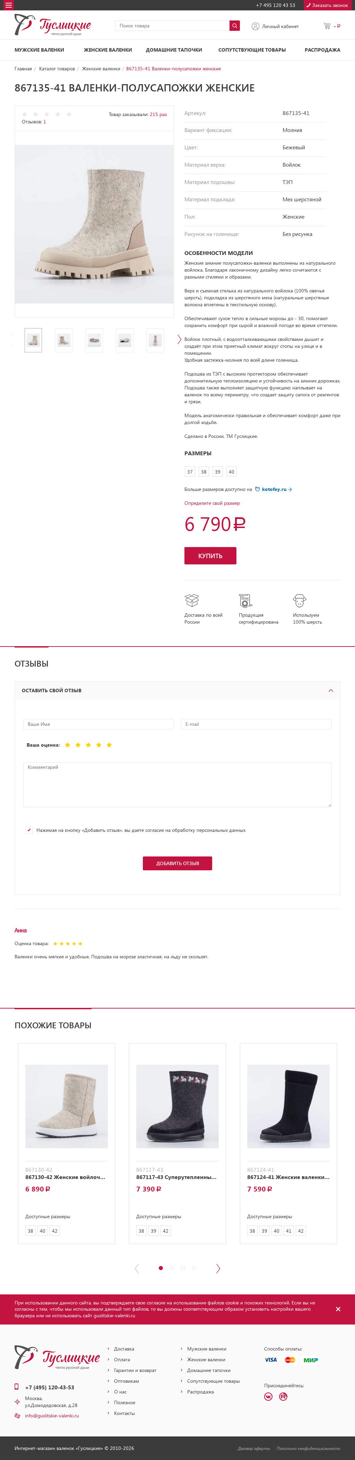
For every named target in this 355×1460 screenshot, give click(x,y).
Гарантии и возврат (135, 1370)
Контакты (124, 1413)
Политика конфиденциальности (308, 1448)
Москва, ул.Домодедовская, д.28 (51, 1401)
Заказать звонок (330, 5)
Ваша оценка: (43, 744)
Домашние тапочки (174, 49)
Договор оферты (254, 1448)
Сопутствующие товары (252, 49)
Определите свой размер (212, 503)
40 (231, 471)
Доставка (124, 1348)
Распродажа (322, 49)
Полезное (124, 1402)
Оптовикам (126, 1381)
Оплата (122, 1359)
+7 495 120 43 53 (275, 5)
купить (210, 556)
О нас (120, 1391)
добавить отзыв (177, 863)
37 (190, 471)
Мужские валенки (39, 49)
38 (204, 471)
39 (217, 471)
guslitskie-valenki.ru (114, 1315)
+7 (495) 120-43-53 (49, 1387)
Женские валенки (108, 49)
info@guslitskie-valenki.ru (52, 1415)
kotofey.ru (275, 489)
